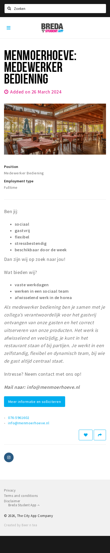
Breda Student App (22, 505)
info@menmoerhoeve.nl (28, 423)
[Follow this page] (86, 435)
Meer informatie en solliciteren (34, 401)
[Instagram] (9, 457)
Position (11, 166)
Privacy (9, 490)
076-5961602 (18, 417)
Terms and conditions (21, 495)
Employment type (18, 181)
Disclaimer (12, 501)
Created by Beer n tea (20, 525)
